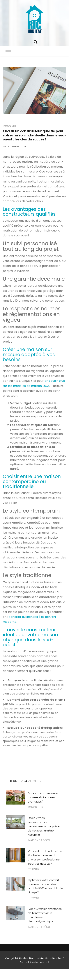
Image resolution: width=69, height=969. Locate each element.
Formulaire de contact (34, 962)
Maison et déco (39, 840)
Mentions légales (51, 958)
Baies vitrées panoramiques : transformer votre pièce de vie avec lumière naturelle (43, 826)
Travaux (34, 869)
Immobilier (9, 125)
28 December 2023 (14, 146)
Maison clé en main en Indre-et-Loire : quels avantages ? (43, 797)
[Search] (35, 41)
